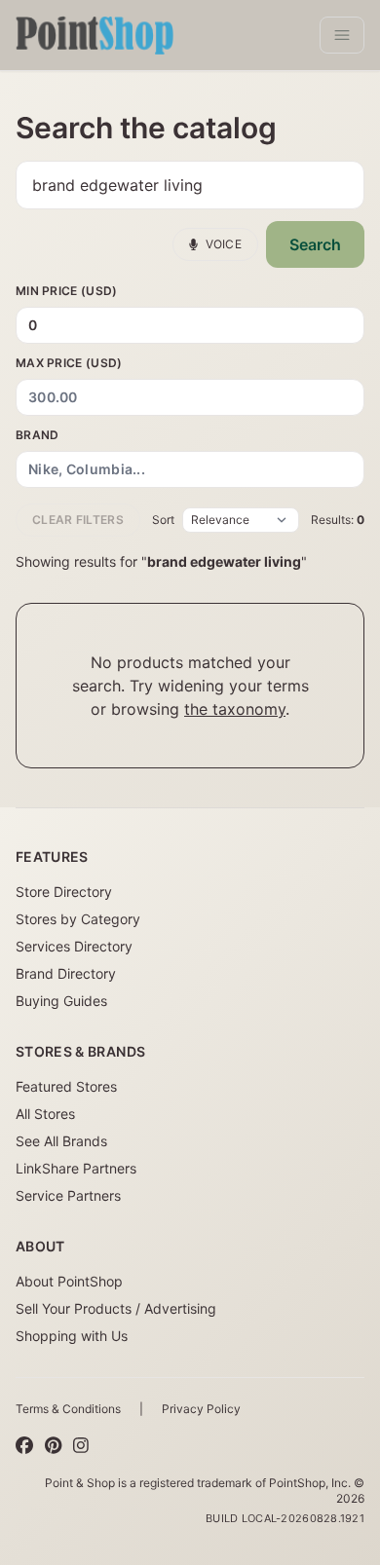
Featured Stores (66, 1086)
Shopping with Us (72, 1335)
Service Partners (68, 1195)
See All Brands (61, 1141)
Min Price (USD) (67, 290)
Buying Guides (61, 1000)
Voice (224, 244)
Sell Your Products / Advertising (116, 1308)
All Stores (45, 1113)
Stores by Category (78, 919)
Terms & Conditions (68, 1408)
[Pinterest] (53, 1446)
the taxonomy (234, 709)
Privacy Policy (201, 1408)
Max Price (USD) (69, 362)
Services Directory (74, 946)
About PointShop (69, 1281)
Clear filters (78, 519)
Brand (37, 435)
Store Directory (64, 891)
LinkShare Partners (76, 1168)
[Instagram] (81, 1446)
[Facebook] (24, 1446)
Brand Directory (66, 973)
